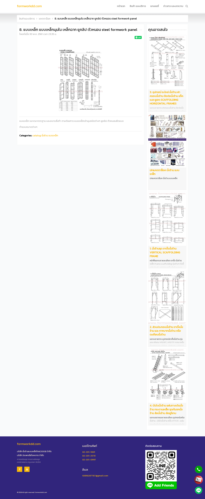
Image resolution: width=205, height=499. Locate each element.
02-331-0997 (89, 459)
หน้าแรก (121, 6)
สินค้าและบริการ (27, 18)
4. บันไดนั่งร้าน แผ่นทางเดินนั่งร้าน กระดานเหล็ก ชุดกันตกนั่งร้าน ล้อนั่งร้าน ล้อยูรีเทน (166, 409)
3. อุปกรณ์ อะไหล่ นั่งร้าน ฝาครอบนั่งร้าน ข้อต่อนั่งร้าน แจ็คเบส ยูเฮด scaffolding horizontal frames (166, 97)
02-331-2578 (88, 455)
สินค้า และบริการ (138, 6)
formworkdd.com (29, 6)
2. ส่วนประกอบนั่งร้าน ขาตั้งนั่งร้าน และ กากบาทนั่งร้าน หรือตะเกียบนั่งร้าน (166, 330)
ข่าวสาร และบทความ (173, 6)
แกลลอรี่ (154, 6)
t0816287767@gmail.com (95, 475)
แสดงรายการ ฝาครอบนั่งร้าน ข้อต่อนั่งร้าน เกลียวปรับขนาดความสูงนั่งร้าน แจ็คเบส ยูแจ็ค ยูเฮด (167, 111)
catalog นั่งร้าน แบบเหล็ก (45, 135)
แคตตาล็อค (44, 18)
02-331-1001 (88, 452)
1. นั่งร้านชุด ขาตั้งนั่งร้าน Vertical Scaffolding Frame (165, 252)
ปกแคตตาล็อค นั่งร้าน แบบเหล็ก (164, 172)
